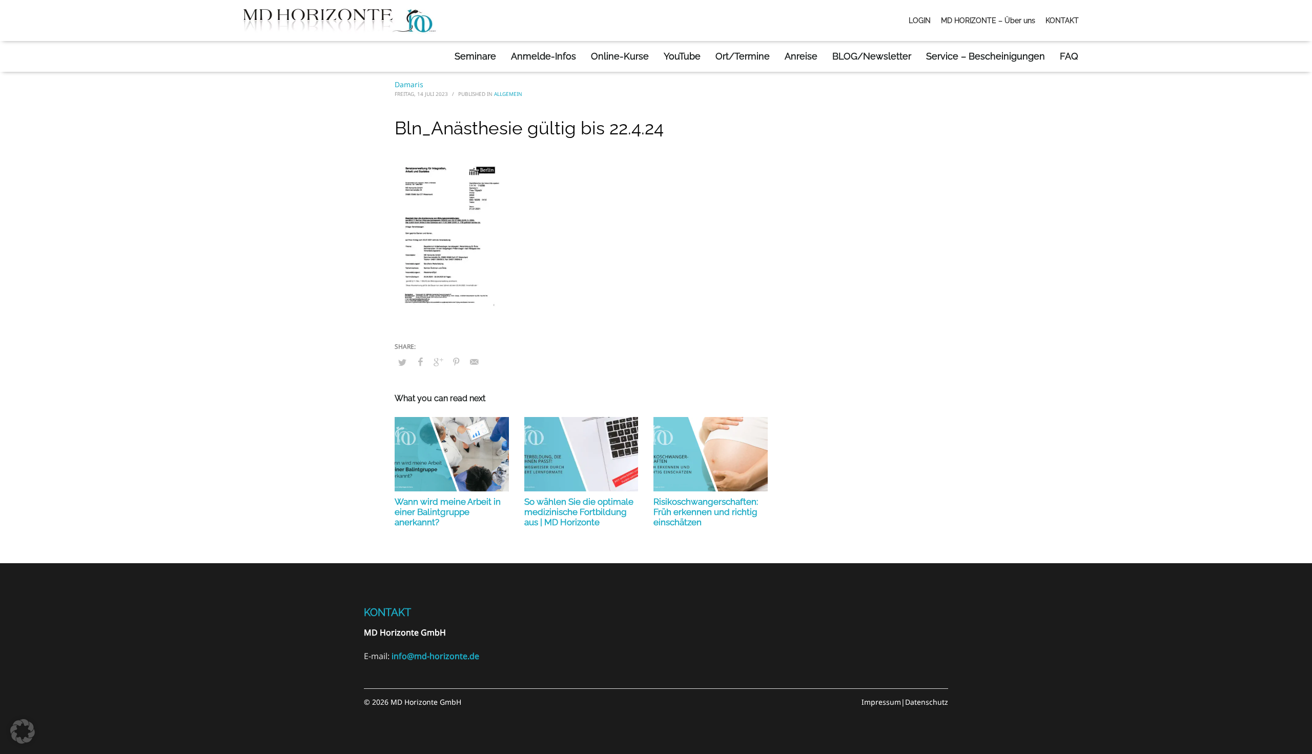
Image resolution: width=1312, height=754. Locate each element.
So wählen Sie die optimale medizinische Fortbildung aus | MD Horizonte (578, 512)
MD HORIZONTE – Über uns (988, 20)
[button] (22, 731)
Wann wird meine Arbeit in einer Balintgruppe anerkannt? (448, 512)
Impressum (881, 702)
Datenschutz (926, 702)
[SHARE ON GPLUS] (438, 361)
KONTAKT (1062, 20)
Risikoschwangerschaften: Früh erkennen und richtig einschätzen (705, 512)
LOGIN (920, 20)
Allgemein (508, 93)
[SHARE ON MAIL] (474, 361)
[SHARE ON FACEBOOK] (420, 361)
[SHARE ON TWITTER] (402, 362)
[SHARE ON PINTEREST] (456, 361)
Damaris (409, 84)
